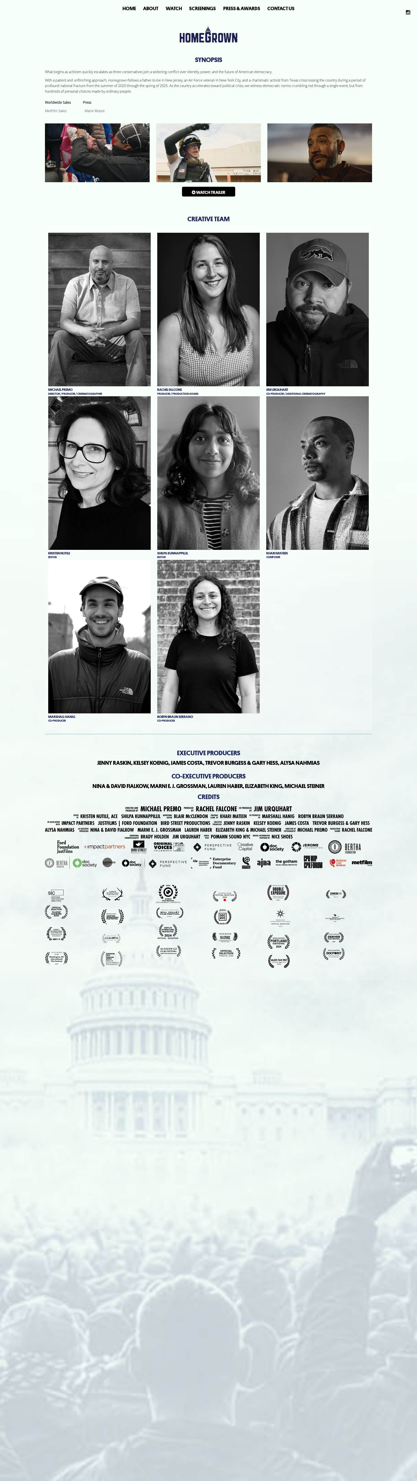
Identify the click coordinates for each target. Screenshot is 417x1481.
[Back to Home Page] (208, 25)
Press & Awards (241, 8)
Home (129, 8)
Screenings (202, 8)
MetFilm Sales (55, 111)
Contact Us (281, 8)
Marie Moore (94, 111)
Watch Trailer (210, 192)
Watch (174, 8)
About (150, 8)
